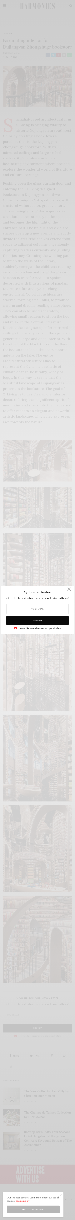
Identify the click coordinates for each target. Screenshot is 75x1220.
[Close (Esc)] (69, 591)
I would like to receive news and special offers (40, 628)
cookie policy (22, 1200)
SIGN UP (37, 620)
